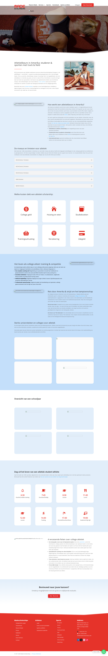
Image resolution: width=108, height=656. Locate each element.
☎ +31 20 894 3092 (82, 633)
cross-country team (30, 420)
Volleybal (59, 635)
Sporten (48, 5)
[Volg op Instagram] (84, 640)
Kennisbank (55, 5)
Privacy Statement (36, 654)
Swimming (59, 642)
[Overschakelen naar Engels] (31, 11)
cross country (42, 81)
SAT (50, 136)
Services (41, 5)
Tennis (59, 627)
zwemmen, (82, 542)
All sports (59, 622)
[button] (104, 652)
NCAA (66, 114)
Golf (58, 632)
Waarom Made (33, 5)
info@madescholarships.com (84, 635)
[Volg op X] (81, 640)
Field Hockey (60, 637)
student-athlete (29, 86)
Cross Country (60, 639)
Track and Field (61, 630)
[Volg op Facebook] (78, 640)
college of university (80, 296)
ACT (53, 136)
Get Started (87, 5)
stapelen (62, 126)
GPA (69, 134)
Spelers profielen (65, 5)
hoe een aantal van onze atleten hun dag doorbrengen (54, 477)
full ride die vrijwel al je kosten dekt (60, 123)
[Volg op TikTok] (87, 640)
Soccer (58, 625)
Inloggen (77, 5)
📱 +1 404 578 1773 (82, 631)
